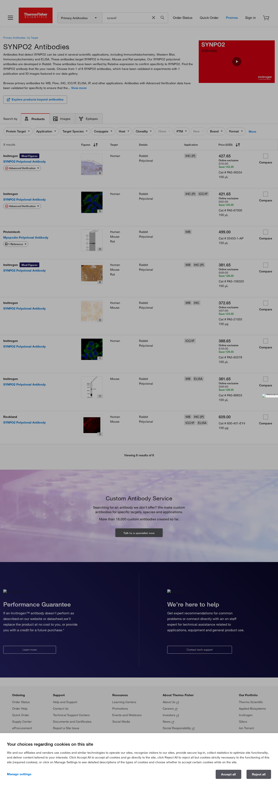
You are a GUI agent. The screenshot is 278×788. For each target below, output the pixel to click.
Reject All (259, 774)
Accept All (228, 774)
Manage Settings (19, 774)
